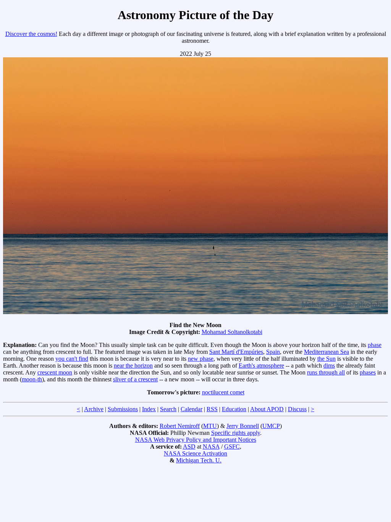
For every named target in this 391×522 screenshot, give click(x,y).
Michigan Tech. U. (198, 460)
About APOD (267, 409)
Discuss (297, 409)
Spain (273, 352)
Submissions (123, 409)
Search (168, 409)
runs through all (326, 372)
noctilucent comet (223, 392)
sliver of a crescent (135, 379)
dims (329, 365)
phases (368, 372)
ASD (189, 446)
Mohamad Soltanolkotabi (232, 332)
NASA (211, 446)
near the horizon (133, 365)
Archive (93, 409)
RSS (212, 409)
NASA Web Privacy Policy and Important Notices (195, 439)
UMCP (271, 426)
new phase (200, 358)
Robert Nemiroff (180, 426)
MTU (210, 426)
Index (149, 409)
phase (374, 345)
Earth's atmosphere (261, 365)
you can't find (71, 358)
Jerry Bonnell (242, 426)
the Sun (326, 358)
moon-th (32, 379)
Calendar (191, 409)
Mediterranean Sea (326, 352)
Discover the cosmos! (31, 34)
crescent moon (54, 372)
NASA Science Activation (195, 453)
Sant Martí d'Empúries (236, 352)
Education (234, 409)
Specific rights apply (235, 433)
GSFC (232, 446)
